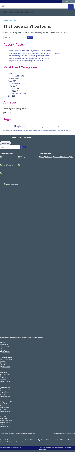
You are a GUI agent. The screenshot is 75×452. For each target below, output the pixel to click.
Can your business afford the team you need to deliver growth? (29, 51)
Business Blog (15, 76)
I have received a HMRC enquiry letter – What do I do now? (28, 58)
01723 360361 (6, 367)
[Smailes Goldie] (3, 6)
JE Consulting (59, 447)
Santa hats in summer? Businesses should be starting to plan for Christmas (34, 53)
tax (64, 130)
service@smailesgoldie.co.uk (66, 433)
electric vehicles (62, 127)
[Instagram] (55, 1)
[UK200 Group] (48, 157)
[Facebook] (51, 1)
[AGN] (71, 157)
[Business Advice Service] (61, 157)
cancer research (34, 127)
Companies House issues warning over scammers (25, 61)
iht (3, 130)
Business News (15, 83)
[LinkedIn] (53, 1)
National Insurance (33, 130)
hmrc (69, 127)
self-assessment (45, 130)
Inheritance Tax (8, 130)
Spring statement (53, 130)
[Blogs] (60, 1)
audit (12, 127)
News (10, 81)
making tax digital (17, 130)
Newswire (11, 78)
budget (28, 127)
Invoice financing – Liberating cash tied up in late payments (28, 56)
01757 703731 (6, 381)
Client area (69, 1)
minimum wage (24, 130)
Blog (9, 96)
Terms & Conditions (21, 433)
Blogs (10, 73)
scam (39, 130)
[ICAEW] (41, 157)
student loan (60, 130)
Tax (11, 86)
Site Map (11, 433)
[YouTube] (57, 1)
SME (12, 91)
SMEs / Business (16, 93)
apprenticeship (6, 127)
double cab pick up (52, 127)
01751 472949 (6, 396)
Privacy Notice (4, 433)
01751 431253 (6, 411)
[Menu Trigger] (71, 7)
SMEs (12, 88)
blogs (22, 126)
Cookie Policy (32, 433)
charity (46, 127)
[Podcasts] (58, 1)
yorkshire (68, 130)
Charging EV (41, 127)
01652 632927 (6, 426)
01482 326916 (6, 352)
